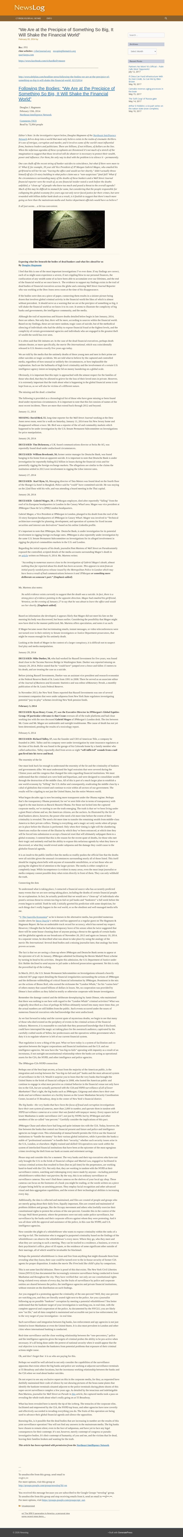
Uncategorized (28, 1506)
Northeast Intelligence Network (36, 114)
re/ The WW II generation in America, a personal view (46, 1513)
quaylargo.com (26, 54)
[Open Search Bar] (166, 18)
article (25, 555)
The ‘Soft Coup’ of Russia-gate (143, 98)
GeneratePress (125, 1532)
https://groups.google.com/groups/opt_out (63, 1500)
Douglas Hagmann (31, 265)
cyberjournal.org (42, 51)
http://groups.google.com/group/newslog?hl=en (43, 1485)
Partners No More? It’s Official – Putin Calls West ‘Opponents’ (146, 67)
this (74, 1394)
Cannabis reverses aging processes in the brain (146, 90)
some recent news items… (34, 1516)
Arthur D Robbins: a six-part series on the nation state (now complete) (146, 107)
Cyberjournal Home (28, 18)
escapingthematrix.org (64, 51)
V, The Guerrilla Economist (33, 917)
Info (49, 18)
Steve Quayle (42, 920)
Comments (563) (28, 121)
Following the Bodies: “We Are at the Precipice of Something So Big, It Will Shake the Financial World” (67, 93)
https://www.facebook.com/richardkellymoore (42, 60)
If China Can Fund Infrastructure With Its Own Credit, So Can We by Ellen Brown (146, 79)
